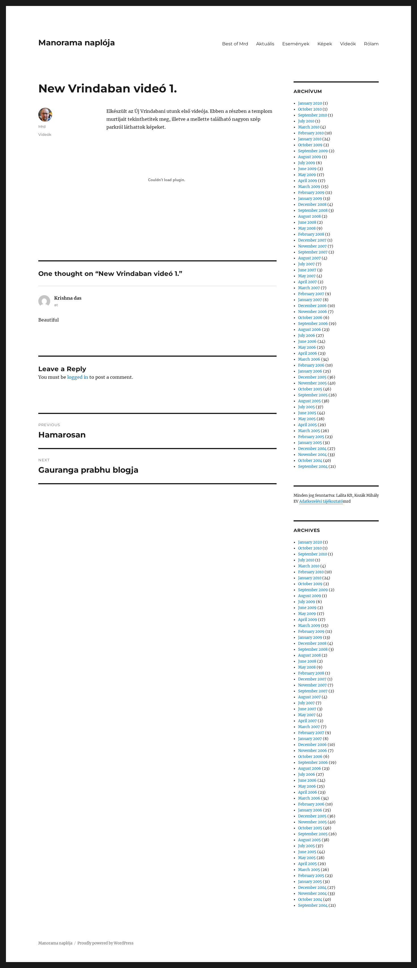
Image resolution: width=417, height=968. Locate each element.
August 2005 (309, 401)
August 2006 (309, 329)
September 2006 (313, 323)
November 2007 (312, 246)
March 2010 (308, 127)
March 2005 (309, 430)
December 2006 (312, 305)
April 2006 (307, 353)
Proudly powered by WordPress (105, 943)
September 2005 (313, 395)
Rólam (371, 44)
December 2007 (312, 240)
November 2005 (312, 383)
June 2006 (307, 341)
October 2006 (310, 317)
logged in (77, 377)
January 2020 (310, 103)
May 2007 (307, 276)
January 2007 (310, 299)
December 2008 (312, 204)
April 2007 (307, 282)
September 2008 (313, 210)
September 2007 (313, 252)
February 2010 (311, 133)
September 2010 (312, 115)
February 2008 (311, 234)
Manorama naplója (76, 42)
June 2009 (307, 168)
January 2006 (310, 371)
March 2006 (309, 359)
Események (295, 44)
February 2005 (311, 436)
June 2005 (307, 413)
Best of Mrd (235, 44)
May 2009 (307, 174)
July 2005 (306, 407)
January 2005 (310, 442)
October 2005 (310, 389)
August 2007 (309, 258)
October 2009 (310, 145)
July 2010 (306, 121)
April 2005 (307, 424)
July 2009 (306, 162)
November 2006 (312, 311)
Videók (348, 44)
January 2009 (310, 198)
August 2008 (309, 216)
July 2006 (306, 335)
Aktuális (265, 44)
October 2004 (310, 460)
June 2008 (307, 222)
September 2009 (313, 151)
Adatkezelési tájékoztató (321, 501)
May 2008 (307, 228)
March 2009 (309, 186)
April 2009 (307, 180)
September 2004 (313, 466)
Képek (324, 44)
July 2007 (306, 264)
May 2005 (307, 419)
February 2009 (311, 192)
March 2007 (309, 288)
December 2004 (312, 448)
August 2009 (309, 157)
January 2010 (309, 139)
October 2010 (310, 109)
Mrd (42, 126)
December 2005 (312, 377)
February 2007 (311, 293)
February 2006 (311, 365)
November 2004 (312, 454)
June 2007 (307, 270)
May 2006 (307, 347)
